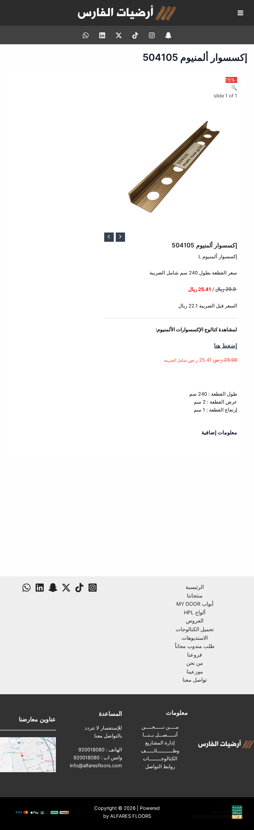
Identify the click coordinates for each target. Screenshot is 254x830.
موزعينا (195, 671)
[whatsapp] (85, 35)
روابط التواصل (160, 767)
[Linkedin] (102, 35)
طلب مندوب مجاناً (195, 646)
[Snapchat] (53, 587)
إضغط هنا (225, 345)
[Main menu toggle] (240, 13)
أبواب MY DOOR (194, 604)
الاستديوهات (195, 638)
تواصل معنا (195, 680)
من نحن (194, 663)
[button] (234, 88)
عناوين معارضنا (37, 719)
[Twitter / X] (118, 35)
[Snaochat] (168, 35)
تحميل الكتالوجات (195, 629)
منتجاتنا (195, 596)
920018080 (91, 750)
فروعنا (194, 655)
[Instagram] (151, 35)
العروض (194, 621)
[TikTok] (135, 35)
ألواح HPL (194, 612)
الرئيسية (195, 587)
